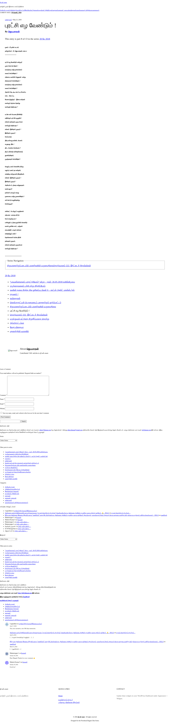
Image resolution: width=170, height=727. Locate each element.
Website (2, 408)
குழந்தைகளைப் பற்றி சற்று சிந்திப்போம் (27, 286)
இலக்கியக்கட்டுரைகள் (31, 10)
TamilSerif (26, 597)
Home (60, 696)
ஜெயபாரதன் (14, 31)
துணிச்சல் (164, 515)
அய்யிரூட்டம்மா (17, 323)
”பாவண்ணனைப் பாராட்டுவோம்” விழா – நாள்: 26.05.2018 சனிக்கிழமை (42, 282)
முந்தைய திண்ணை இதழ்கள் (69, 702)
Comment (3, 395)
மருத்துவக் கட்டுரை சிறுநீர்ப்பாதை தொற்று (29, 319)
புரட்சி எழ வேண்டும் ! (11, 467)
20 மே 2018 (45, 39)
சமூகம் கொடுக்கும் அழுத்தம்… (121, 513)
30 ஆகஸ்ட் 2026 (16, 12)
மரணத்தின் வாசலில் (19, 331)
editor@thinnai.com (45, 430)
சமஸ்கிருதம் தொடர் (65, 700)
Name (2, 399)
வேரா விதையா (17, 327)
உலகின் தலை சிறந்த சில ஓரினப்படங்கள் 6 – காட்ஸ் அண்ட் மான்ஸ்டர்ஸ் (42, 290)
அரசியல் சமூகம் (5, 10)
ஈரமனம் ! (14, 294)
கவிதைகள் (72, 10)
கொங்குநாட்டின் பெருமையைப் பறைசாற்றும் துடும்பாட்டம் (35, 302)
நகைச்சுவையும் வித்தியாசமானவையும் (87, 10)
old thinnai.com (146, 430)
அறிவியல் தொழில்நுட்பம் (17, 10)
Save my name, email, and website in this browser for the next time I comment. (26, 413)
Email (2, 404)
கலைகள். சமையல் (63, 10)
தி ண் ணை (3, 2)
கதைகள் (55, 10)
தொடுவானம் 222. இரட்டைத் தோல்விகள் (72, 265)
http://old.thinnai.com (25, 593)
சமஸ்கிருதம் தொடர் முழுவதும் (9, 600)
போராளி (18, 517)
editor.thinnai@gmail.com (74, 430)
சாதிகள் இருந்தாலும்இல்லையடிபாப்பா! (25, 511)
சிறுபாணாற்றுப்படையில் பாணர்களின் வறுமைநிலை (30, 265)
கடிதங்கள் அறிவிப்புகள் (45, 10)
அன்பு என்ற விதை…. (22, 522)
